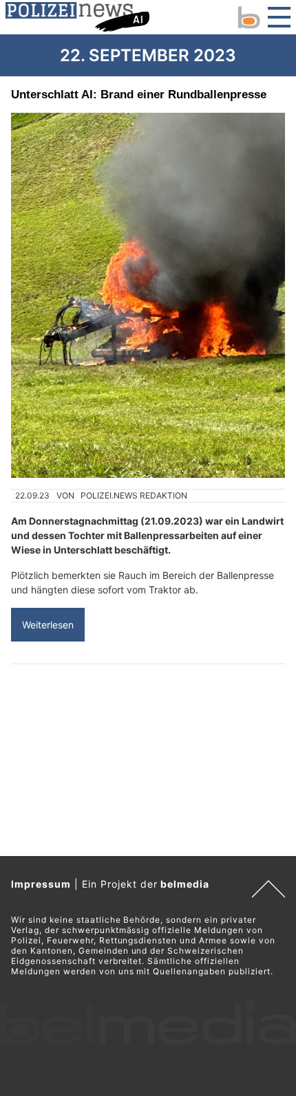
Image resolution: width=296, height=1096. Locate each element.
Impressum (41, 884)
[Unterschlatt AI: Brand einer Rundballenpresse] (148, 295)
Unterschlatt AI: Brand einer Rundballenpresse (138, 94)
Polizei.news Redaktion (134, 495)
